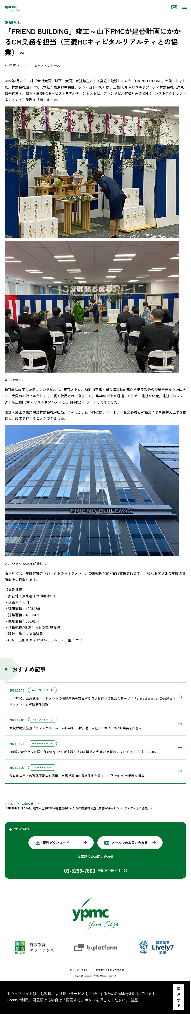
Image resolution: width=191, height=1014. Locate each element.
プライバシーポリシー (79, 969)
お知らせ (27, 803)
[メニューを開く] (184, 7)
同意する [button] (179, 997)
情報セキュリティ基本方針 (110, 969)
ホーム (9, 803)
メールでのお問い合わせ (130, 842)
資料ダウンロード (56, 842)
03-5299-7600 (79, 870)
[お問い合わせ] (174, 7)
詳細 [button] (134, 1000)
